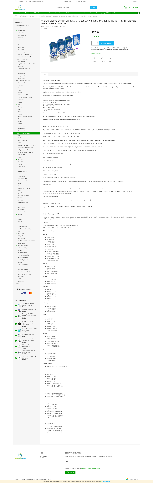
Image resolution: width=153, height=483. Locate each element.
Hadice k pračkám (23, 257)
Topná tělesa (21, 207)
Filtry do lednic (22, 61)
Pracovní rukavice (23, 265)
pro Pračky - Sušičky (23, 245)
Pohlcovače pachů (22, 71)
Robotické (20, 159)
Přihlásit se (70, 472)
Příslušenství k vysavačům (23, 133)
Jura (19, 88)
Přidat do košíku (107, 43)
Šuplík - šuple (21, 73)
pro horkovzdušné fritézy (24, 274)
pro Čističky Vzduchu (23, 260)
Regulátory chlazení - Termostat (26, 64)
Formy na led (21, 76)
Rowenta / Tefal (22, 179)
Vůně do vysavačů (22, 186)
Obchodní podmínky (80, 1)
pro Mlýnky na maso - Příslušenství (27, 241)
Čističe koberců (22, 138)
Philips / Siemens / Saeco (25, 97)
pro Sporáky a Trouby (23, 205)
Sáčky (20, 164)
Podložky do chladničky (24, 69)
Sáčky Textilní (21, 155)
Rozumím (106, 481)
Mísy (19, 231)
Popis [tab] (44, 74)
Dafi (19, 42)
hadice (20, 219)
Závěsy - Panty (21, 78)
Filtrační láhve (21, 30)
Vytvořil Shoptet (133, 479)
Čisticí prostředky (23, 181)
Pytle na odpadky (22, 267)
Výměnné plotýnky (23, 202)
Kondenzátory (21, 66)
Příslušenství (21, 128)
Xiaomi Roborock (22, 171)
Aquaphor (20, 38)
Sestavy (20, 124)
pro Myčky (20, 214)
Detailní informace (96, 53)
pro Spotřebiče (20, 198)
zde (101, 481)
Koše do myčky (22, 217)
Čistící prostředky (22, 83)
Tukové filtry (21, 238)
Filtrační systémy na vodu (22, 52)
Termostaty (21, 210)
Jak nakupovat (67, 1)
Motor (19, 190)
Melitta (20, 102)
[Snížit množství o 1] (98, 44)
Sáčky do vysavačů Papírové (25, 152)
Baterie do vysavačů (23, 195)
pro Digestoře (21, 234)
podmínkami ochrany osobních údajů (90, 468)
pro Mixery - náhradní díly (24, 229)
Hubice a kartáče (22, 140)
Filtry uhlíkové (22, 236)
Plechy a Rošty (22, 212)
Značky (18, 284)
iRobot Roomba (22, 162)
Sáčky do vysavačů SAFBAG (25, 150)
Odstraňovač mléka (23, 95)
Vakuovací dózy (22, 243)
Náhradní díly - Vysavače (24, 188)
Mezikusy (20, 250)
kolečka (20, 222)
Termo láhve (21, 49)
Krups (19, 90)
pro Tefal (20, 200)
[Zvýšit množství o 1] (98, 42)
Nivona (20, 93)
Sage (19, 119)
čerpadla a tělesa (22, 226)
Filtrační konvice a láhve (22, 26)
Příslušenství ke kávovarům (23, 81)
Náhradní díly (19, 279)
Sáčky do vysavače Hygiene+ (25, 147)
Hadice (19, 143)
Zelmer (20, 45)
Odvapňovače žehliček (24, 272)
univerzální (21, 100)
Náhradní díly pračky (23, 255)
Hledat (93, 7)
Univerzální (21, 47)
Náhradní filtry (22, 33)
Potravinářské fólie (23, 269)
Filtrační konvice (22, 28)
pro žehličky (21, 277)
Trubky (19, 183)
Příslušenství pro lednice (22, 59)
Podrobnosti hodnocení (63, 28)
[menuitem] (21, 13)
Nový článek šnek (44, 456)
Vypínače (20, 193)
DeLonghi (20, 85)
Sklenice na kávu (22, 126)
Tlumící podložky (22, 253)
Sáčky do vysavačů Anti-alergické (27, 145)
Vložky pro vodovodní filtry (25, 54)
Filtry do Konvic (22, 35)
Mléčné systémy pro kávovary (26, 131)
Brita (19, 40)
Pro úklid (20, 262)
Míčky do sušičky (22, 248)
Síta (19, 224)
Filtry (19, 105)
